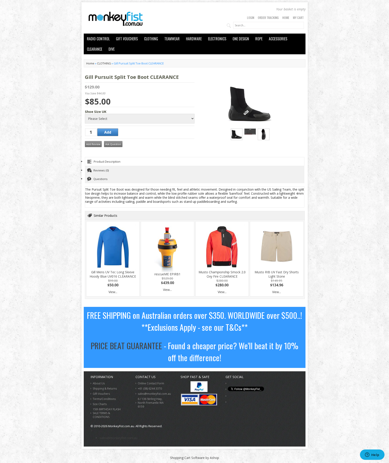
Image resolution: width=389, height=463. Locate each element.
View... (113, 292)
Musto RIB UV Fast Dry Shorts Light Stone (277, 274)
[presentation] (194, 161)
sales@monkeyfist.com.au (154, 394)
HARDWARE (194, 38)
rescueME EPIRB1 (167, 274)
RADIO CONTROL (98, 38)
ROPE (258, 38)
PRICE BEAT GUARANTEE (126, 345)
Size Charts (100, 404)
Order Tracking (268, 17)
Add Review (93, 144)
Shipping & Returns (105, 388)
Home (285, 17)
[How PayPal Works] (199, 391)
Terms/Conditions (104, 399)
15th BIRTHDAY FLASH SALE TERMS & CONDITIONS (107, 413)
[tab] (194, 161)
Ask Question (113, 144)
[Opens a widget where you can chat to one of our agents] (372, 455)
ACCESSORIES (278, 38)
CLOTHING (151, 38)
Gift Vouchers (101, 394)
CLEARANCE (94, 49)
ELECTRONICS (217, 38)
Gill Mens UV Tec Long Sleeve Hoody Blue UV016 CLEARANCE (113, 274)
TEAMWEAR (172, 38)
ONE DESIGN (241, 38)
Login (250, 17)
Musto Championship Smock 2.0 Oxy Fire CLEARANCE (222, 274)
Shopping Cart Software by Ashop (194, 458)
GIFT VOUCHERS (127, 38)
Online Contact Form (151, 383)
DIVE (112, 49)
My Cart (298, 17)
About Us (99, 383)
